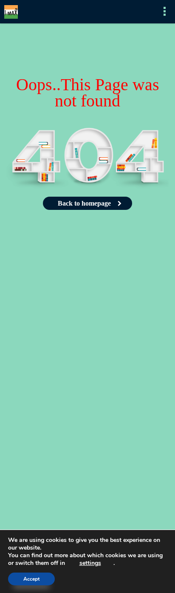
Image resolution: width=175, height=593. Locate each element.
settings (90, 563)
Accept (31, 579)
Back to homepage (84, 203)
